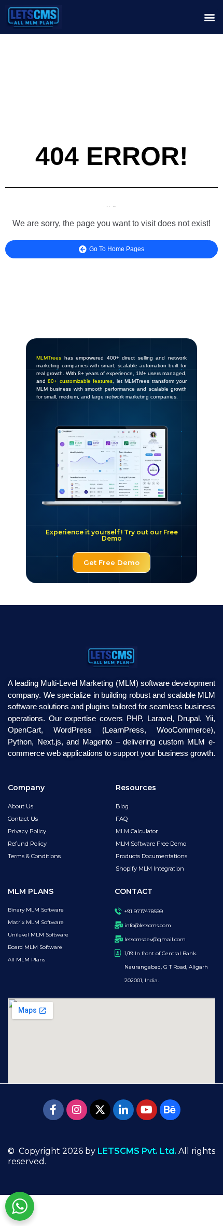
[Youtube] (146, 1109)
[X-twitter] (100, 1109)
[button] (209, 17)
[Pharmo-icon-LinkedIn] (123, 1109)
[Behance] (170, 1109)
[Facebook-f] (53, 1109)
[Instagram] (76, 1109)
